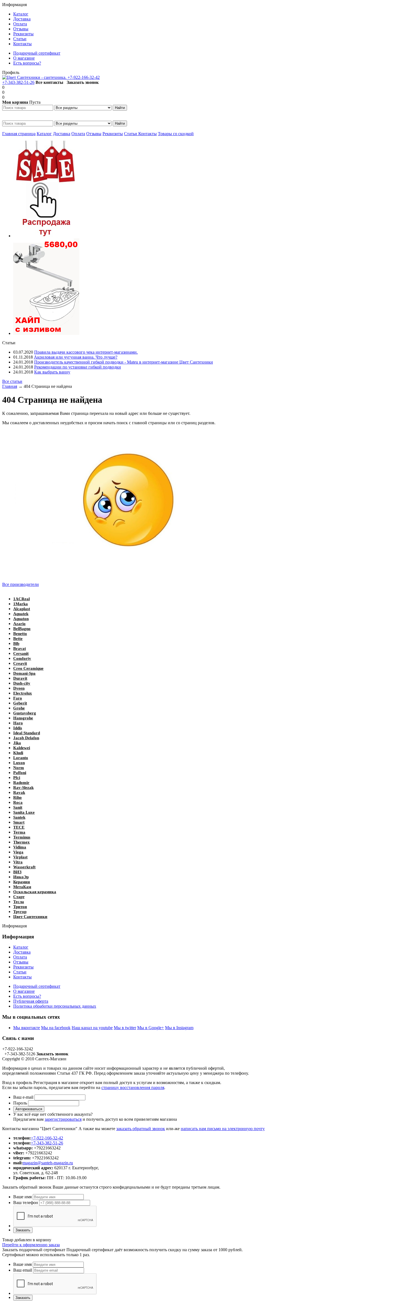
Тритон (20, 906)
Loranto (20, 758)
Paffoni (19, 772)
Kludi (18, 753)
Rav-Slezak (23, 787)
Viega (18, 852)
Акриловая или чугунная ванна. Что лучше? (75, 357)
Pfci (16, 777)
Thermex (21, 842)
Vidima (19, 847)
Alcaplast (21, 609)
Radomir (21, 782)
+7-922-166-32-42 (84, 77)
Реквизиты (112, 133)
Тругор (19, 911)
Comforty (22, 658)
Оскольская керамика (34, 892)
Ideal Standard (26, 733)
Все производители (20, 584)
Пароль (20, 1103)
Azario (19, 623)
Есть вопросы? (27, 996)
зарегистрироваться (63, 1119)
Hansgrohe (23, 718)
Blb (16, 643)
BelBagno (22, 628)
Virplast (20, 857)
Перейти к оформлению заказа (31, 1244)
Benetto (20, 633)
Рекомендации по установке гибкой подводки (77, 367)
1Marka (20, 604)
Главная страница (19, 133)
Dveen (19, 688)
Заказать (22, 1230)
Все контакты (49, 82)
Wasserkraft (24, 867)
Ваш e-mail (23, 1097)
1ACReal (21, 599)
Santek (19, 817)
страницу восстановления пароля (132, 1087)
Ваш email (22, 1270)
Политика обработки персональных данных (54, 1006)
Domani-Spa (24, 673)
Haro (18, 723)
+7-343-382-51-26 (18, 82)
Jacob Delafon (26, 738)
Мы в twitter (125, 1027)
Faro (17, 698)
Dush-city (21, 683)
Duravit (20, 678)
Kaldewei (21, 748)
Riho (17, 797)
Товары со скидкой (176, 133)
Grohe (19, 708)
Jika (17, 743)
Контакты (147, 133)
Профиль (10, 72)
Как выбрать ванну (52, 372)
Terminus (21, 837)
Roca (18, 802)
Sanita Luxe (24, 812)
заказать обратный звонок (140, 1128)
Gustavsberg (24, 713)
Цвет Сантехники (30, 916)
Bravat (19, 648)
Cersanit (21, 653)
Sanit (17, 807)
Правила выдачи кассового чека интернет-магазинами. (86, 352)
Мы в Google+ (150, 1027)
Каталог (44, 133)
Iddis (17, 728)
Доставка (61, 133)
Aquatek (20, 614)
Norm (18, 767)
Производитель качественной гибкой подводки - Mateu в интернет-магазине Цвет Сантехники (123, 362)
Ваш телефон (25, 1202)
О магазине (24, 991)
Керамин (21, 882)
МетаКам (22, 887)
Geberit (20, 703)
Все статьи (12, 381)
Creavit (20, 663)
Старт (19, 897)
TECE (19, 827)
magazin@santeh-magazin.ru (48, 1162)
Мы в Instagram (179, 1027)
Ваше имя (22, 1196)
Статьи (131, 133)
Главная (9, 386)
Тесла (18, 902)
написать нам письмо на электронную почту (223, 1128)
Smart (19, 822)
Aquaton (21, 619)
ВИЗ (17, 872)
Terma (19, 832)
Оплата (78, 133)
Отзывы (93, 133)
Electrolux (22, 693)
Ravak (19, 792)
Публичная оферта (30, 1001)
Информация (14, 4)
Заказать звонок (83, 82)
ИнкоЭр (21, 877)
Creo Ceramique (28, 668)
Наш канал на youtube (92, 1027)
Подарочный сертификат (36, 986)
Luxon (19, 762)
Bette (18, 638)
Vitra (18, 862)
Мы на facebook (56, 1027)
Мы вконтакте (26, 1027)
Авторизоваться (28, 1109)
